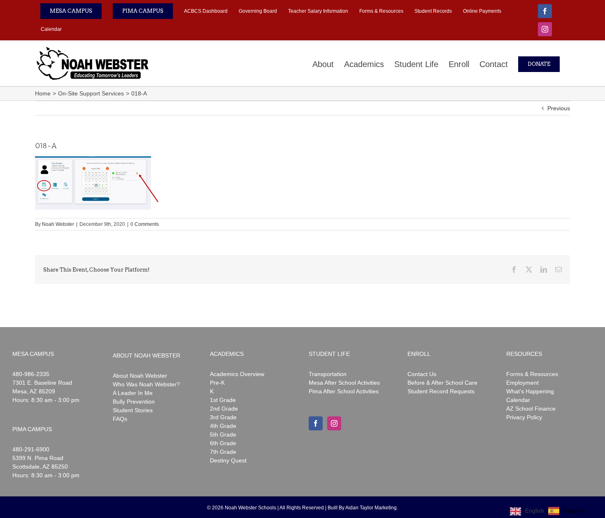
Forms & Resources (532, 374)
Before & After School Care (442, 382)
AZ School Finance (531, 408)
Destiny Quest (228, 460)
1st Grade (223, 400)
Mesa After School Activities (344, 382)
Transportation (328, 374)
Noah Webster (58, 224)
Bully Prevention (134, 401)
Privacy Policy (524, 417)
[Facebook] (316, 423)
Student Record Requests (441, 391)
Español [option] (573, 510)
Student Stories (133, 410)
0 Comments (144, 224)
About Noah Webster (140, 375)
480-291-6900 (30, 449)
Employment (522, 382)
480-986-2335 (30, 374)
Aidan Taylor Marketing (371, 508)
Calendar (518, 400)
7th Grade (223, 451)
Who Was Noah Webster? (146, 384)
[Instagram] (334, 423)
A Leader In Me (133, 393)
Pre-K (217, 382)
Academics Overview (237, 374)
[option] (566, 511)
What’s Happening (530, 391)
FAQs (120, 419)
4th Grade (223, 426)
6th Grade (223, 443)
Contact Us (421, 374)
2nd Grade (224, 408)
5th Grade (223, 434)
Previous (558, 108)
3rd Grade (223, 417)
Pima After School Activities (344, 391)
